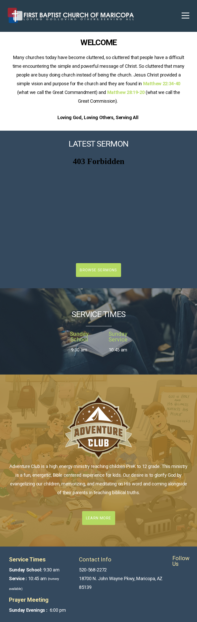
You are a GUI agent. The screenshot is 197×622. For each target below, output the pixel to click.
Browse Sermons (98, 270)
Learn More (98, 518)
